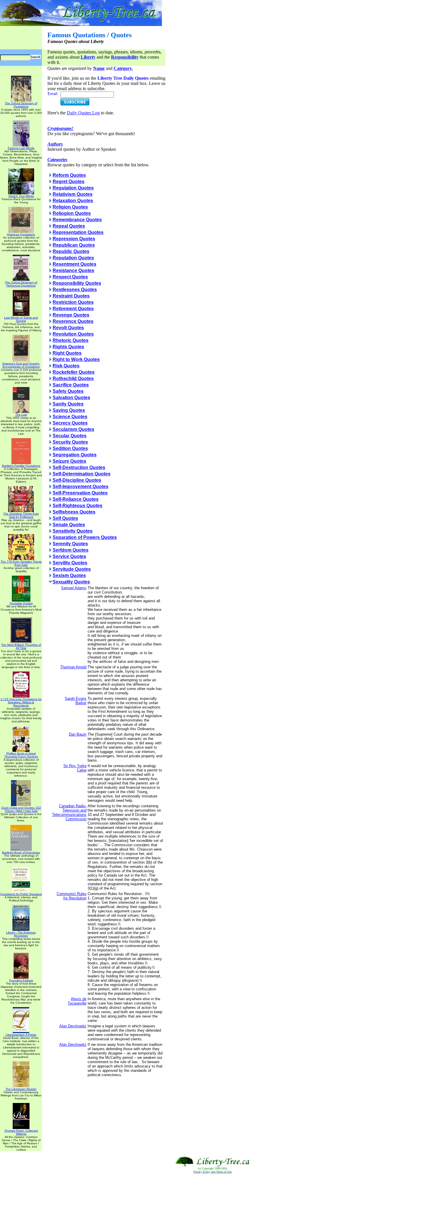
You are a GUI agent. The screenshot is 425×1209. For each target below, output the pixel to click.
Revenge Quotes (71, 315)
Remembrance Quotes (77, 219)
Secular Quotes (69, 435)
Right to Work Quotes (76, 359)
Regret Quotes (68, 181)
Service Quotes (69, 556)
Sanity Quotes (68, 403)
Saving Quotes (69, 410)
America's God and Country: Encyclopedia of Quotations (21, 365)
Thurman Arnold (73, 667)
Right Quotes (67, 353)
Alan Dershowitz (72, 1026)
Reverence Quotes (73, 321)
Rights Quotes (68, 346)
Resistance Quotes (73, 270)
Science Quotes (70, 416)
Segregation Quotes (75, 454)
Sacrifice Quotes (71, 384)
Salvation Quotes (71, 397)
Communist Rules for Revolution (71, 896)
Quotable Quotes (21, 603)
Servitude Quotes (72, 569)
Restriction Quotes (73, 302)
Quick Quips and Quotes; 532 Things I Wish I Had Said (21, 809)
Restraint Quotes (71, 295)
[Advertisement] (212, 1191)
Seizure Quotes (69, 461)
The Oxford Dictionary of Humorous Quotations (21, 284)
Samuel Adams (73, 588)
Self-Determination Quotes (81, 473)
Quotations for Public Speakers (21, 894)
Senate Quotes (69, 524)
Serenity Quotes (70, 543)
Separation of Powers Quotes (85, 537)
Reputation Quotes (73, 257)
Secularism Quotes (73, 429)
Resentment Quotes (74, 264)
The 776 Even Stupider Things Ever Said (21, 563)
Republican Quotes (74, 245)
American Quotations (21, 234)
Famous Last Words (21, 148)
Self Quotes (65, 518)
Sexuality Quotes (71, 581)
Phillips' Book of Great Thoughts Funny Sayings (21, 755)
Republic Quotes (71, 251)
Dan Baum (77, 734)
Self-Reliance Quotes (76, 499)
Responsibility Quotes (77, 283)
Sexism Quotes (69, 575)
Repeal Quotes (69, 226)
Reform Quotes (69, 175)
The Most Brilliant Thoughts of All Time (21, 646)
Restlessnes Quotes (75, 289)
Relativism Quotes (73, 194)
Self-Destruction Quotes (79, 467)
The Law (21, 414)
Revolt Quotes (68, 327)
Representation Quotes (78, 232)
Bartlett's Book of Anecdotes (21, 852)
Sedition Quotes (70, 448)
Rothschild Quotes (73, 378)
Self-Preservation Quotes (80, 492)
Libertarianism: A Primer (20, 1034)
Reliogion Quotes (72, 213)
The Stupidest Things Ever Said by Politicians (21, 515)
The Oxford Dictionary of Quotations (21, 105)
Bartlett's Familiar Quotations (21, 465)
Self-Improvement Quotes (80, 486)
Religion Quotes (70, 206)
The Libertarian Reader (20, 1089)
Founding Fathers (21, 980)
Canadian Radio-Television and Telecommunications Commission (69, 812)
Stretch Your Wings (21, 196)
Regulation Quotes (73, 187)
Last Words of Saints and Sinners (21, 319)
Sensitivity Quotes (73, 531)
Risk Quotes (66, 365)
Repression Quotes (74, 238)
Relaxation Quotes (73, 200)
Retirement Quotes (73, 308)
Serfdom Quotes (70, 550)
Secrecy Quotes (70, 423)
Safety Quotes (68, 391)
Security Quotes (70, 442)
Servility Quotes (70, 562)
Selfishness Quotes (74, 511)
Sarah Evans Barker (75, 700)
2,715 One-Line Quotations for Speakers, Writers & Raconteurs (21, 702)
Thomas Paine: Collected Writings (21, 1132)
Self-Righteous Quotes (77, 505)
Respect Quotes (70, 276)
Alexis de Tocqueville (77, 1001)
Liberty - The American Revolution (21, 934)
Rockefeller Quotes (74, 372)
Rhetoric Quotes (70, 340)
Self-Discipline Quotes (77, 480)
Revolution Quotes (73, 334)
